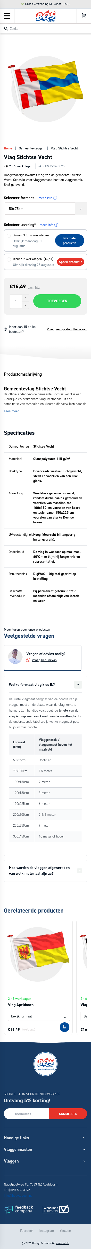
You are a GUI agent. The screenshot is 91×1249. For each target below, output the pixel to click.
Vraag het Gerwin (44, 660)
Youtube (65, 1230)
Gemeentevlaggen (31, 148)
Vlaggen (11, 1161)
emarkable (62, 1243)
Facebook (26, 1230)
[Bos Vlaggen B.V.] (45, 16)
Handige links (16, 1137)
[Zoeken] (6, 29)
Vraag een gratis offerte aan (67, 329)
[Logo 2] (56, 1209)
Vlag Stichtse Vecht (64, 148)
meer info (47, 197)
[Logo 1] (18, 1209)
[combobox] (45, 28)
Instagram (46, 1230)
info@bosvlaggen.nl (18, 1195)
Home (8, 148)
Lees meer (11, 411)
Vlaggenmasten (18, 1149)
